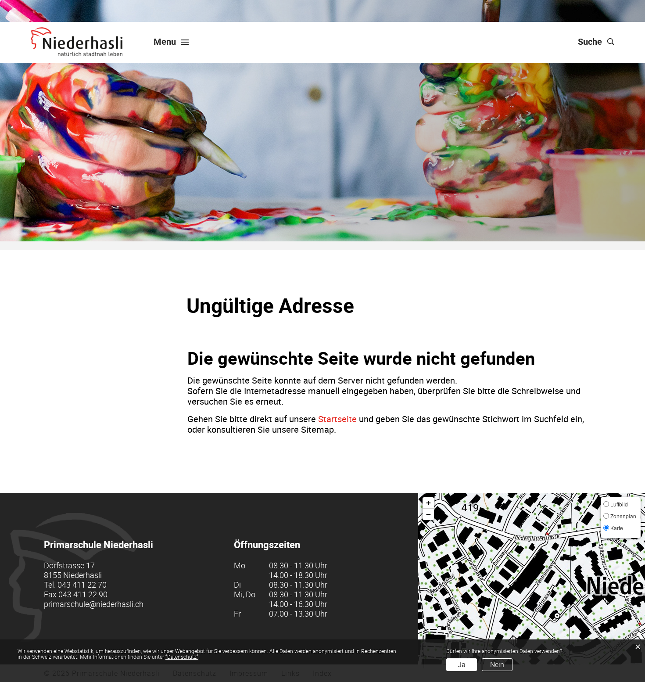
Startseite (337, 419)
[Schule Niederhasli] (76, 41)
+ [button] (428, 502)
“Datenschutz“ (181, 656)
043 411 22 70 (82, 584)
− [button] (428, 514)
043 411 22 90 (83, 594)
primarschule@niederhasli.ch (93, 604)
